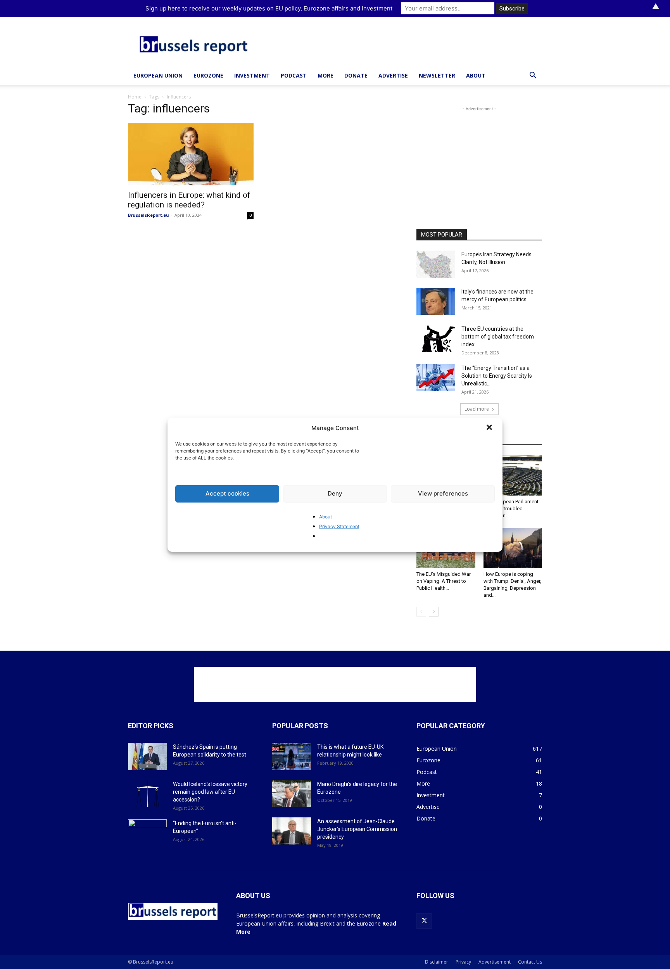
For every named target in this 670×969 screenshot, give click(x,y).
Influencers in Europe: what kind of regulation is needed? (189, 199)
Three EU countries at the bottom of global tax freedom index (497, 336)
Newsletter (437, 75)
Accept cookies (227, 493)
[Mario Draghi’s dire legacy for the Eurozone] (291, 793)
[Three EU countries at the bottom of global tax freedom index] (435, 338)
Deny (335, 493)
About (325, 517)
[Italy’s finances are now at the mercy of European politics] (435, 301)
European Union (158, 75)
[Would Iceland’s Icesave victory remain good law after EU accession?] (147, 793)
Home (135, 96)
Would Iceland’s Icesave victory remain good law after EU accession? (210, 792)
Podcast (294, 75)
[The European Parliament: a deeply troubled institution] (513, 475)
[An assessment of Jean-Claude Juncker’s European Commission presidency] (291, 831)
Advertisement (494, 962)
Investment (252, 75)
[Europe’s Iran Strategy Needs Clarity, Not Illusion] (435, 264)
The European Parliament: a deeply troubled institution (512, 508)
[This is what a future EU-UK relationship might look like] (291, 756)
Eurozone (208, 75)
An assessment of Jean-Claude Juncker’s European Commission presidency (357, 829)
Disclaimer (436, 962)
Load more (477, 409)
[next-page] (434, 612)
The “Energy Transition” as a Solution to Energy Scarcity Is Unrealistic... (496, 376)
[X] (424, 921)
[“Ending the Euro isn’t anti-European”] (147, 832)
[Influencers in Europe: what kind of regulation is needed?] (191, 154)
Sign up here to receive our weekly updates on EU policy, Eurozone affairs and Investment (268, 8)
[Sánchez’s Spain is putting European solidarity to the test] (147, 756)
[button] (490, 428)
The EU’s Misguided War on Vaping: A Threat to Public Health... (443, 581)
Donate (356, 75)
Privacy (463, 962)
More (325, 75)
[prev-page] (421, 612)
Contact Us (530, 962)
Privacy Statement (339, 526)
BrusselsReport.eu (148, 215)
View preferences (443, 493)
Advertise (393, 75)
